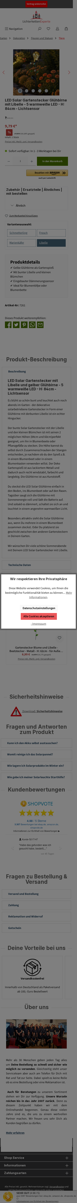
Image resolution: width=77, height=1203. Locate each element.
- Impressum (38, 624)
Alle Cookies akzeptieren (38, 616)
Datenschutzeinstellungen (39, 608)
